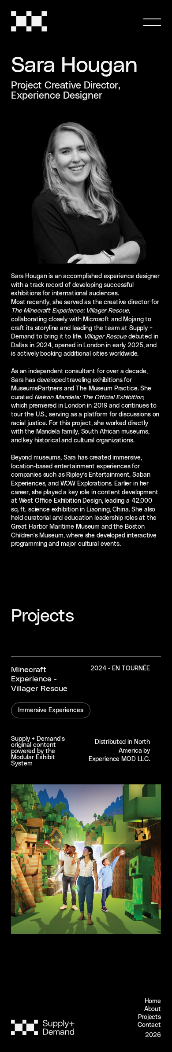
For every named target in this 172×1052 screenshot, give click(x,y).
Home (153, 1001)
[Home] (31, 30)
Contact (149, 1025)
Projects (149, 1017)
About (152, 1009)
